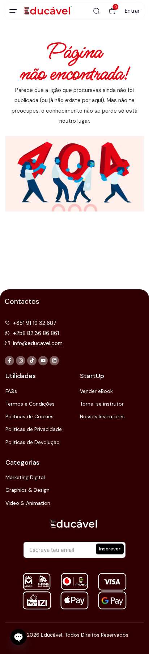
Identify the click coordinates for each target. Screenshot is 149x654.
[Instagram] (20, 360)
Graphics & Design (27, 490)
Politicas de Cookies (29, 416)
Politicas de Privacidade (33, 429)
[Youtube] (43, 360)
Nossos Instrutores (102, 416)
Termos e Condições (30, 404)
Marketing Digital (25, 477)
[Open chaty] (18, 637)
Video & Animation (27, 503)
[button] (112, 11)
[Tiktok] (32, 360)
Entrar (132, 10)
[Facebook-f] (9, 360)
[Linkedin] (54, 360)
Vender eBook (96, 391)
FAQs (11, 391)
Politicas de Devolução (32, 442)
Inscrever (109, 549)
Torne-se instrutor (102, 404)
